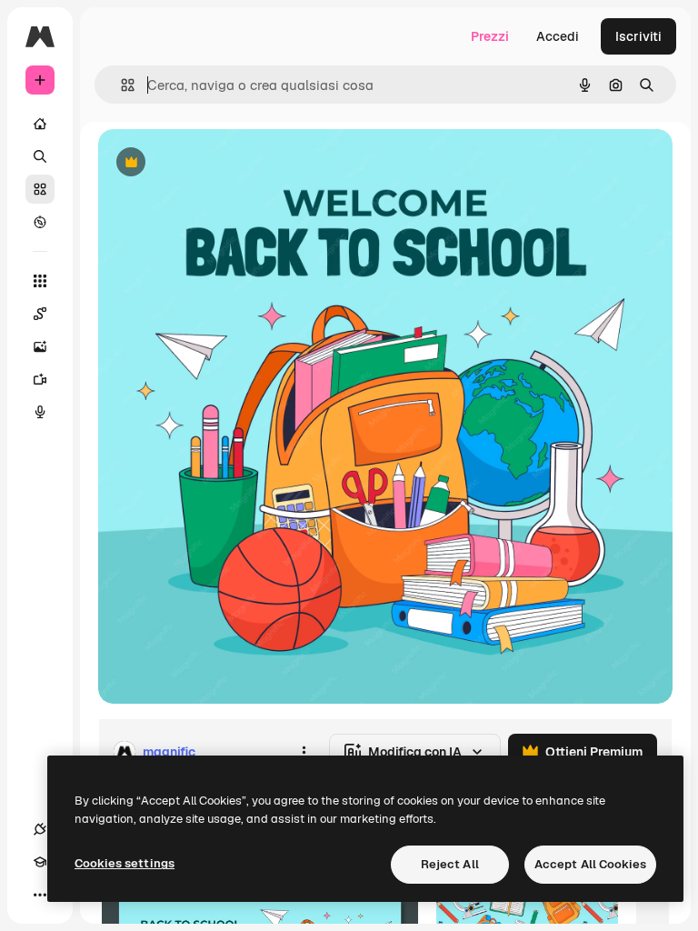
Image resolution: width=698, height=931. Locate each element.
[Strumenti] (40, 280)
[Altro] (40, 894)
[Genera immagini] (40, 346)
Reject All (450, 864)
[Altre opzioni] (303, 752)
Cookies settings (124, 863)
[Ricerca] (40, 156)
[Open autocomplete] (120, 85)
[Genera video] (40, 379)
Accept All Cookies (590, 864)
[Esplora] (40, 221)
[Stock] (40, 189)
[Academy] (40, 861)
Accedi (557, 36)
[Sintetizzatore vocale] (40, 411)
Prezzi (490, 36)
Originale (218, 163)
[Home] (40, 123)
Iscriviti (638, 36)
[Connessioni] (40, 829)
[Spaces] (40, 313)
